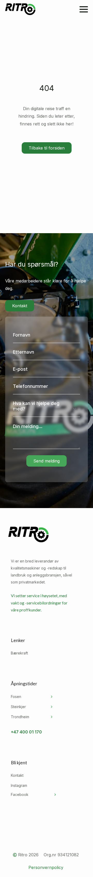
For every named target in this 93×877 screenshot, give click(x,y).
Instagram (19, 785)
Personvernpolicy (45, 867)
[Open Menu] (84, 9)
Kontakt (17, 775)
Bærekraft (19, 653)
